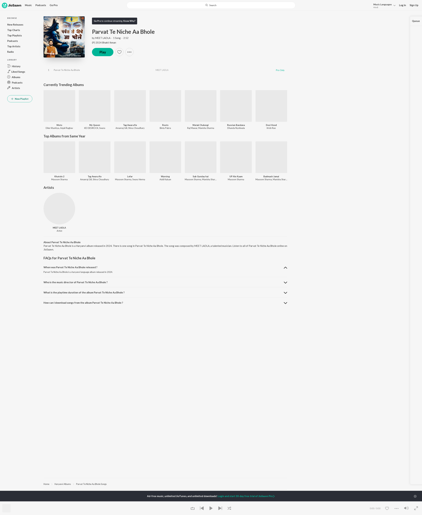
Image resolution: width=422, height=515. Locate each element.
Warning (165, 176)
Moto (59, 125)
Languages (382, 4)
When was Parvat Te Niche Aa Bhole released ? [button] (70, 267)
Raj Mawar (192, 128)
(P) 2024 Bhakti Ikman (104, 42)
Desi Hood (271, 125)
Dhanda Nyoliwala (236, 128)
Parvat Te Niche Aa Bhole (67, 70)
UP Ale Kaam (235, 176)
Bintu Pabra (165, 128)
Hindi (375, 7)
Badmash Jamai (271, 176)
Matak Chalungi (201, 125)
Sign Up (414, 5)
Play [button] (102, 52)
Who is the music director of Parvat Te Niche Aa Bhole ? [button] (75, 282)
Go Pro (54, 5)
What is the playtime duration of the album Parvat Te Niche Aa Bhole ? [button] (84, 292)
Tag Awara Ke (130, 125)
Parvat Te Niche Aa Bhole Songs (91, 484)
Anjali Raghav (66, 128)
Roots (165, 125)
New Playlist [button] (21, 98)
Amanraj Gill (121, 128)
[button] (383, 5)
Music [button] (28, 5)
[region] (165, 484)
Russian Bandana (236, 125)
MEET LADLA (102, 37)
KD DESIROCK (91, 128)
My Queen (94, 125)
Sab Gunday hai (201, 176)
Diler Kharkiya (52, 128)
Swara (102, 128)
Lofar (130, 176)
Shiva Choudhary (136, 128)
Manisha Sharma (206, 128)
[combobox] (211, 5)
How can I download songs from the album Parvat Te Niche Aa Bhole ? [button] (83, 302)
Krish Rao (271, 128)
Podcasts (40, 5)
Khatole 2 (59, 176)
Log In (402, 5)
